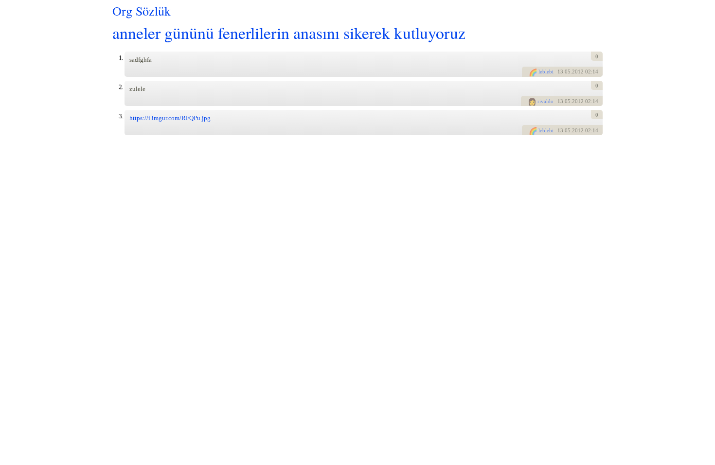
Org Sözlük (141, 10)
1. (121, 57)
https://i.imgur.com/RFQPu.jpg (170, 118)
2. (121, 86)
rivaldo (545, 101)
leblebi (546, 71)
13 (560, 71)
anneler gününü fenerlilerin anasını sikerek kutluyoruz (288, 32)
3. (121, 116)
